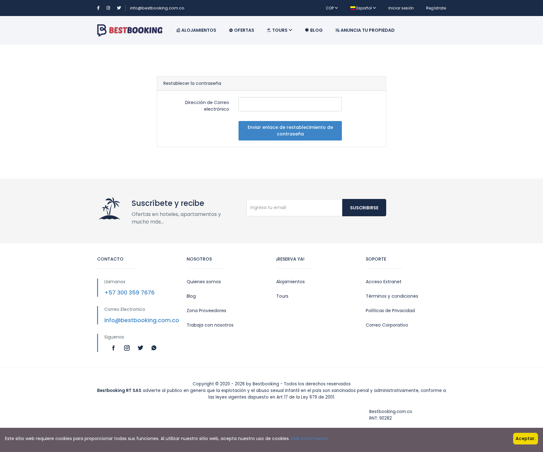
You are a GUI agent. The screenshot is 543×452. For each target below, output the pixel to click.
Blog (316, 30)
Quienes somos (204, 281)
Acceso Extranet (384, 281)
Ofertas (243, 30)
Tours (279, 30)
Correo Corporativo (387, 325)
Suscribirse (364, 208)
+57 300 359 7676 (129, 292)
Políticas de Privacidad (390, 310)
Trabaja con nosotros (210, 325)
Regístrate (436, 8)
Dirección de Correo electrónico (207, 105)
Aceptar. (525, 438)
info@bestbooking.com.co (157, 8)
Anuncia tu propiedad (367, 30)
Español (364, 8)
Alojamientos (198, 30)
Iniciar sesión (401, 8)
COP (330, 8)
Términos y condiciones (392, 296)
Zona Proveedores (206, 310)
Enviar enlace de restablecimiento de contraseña (290, 130)
